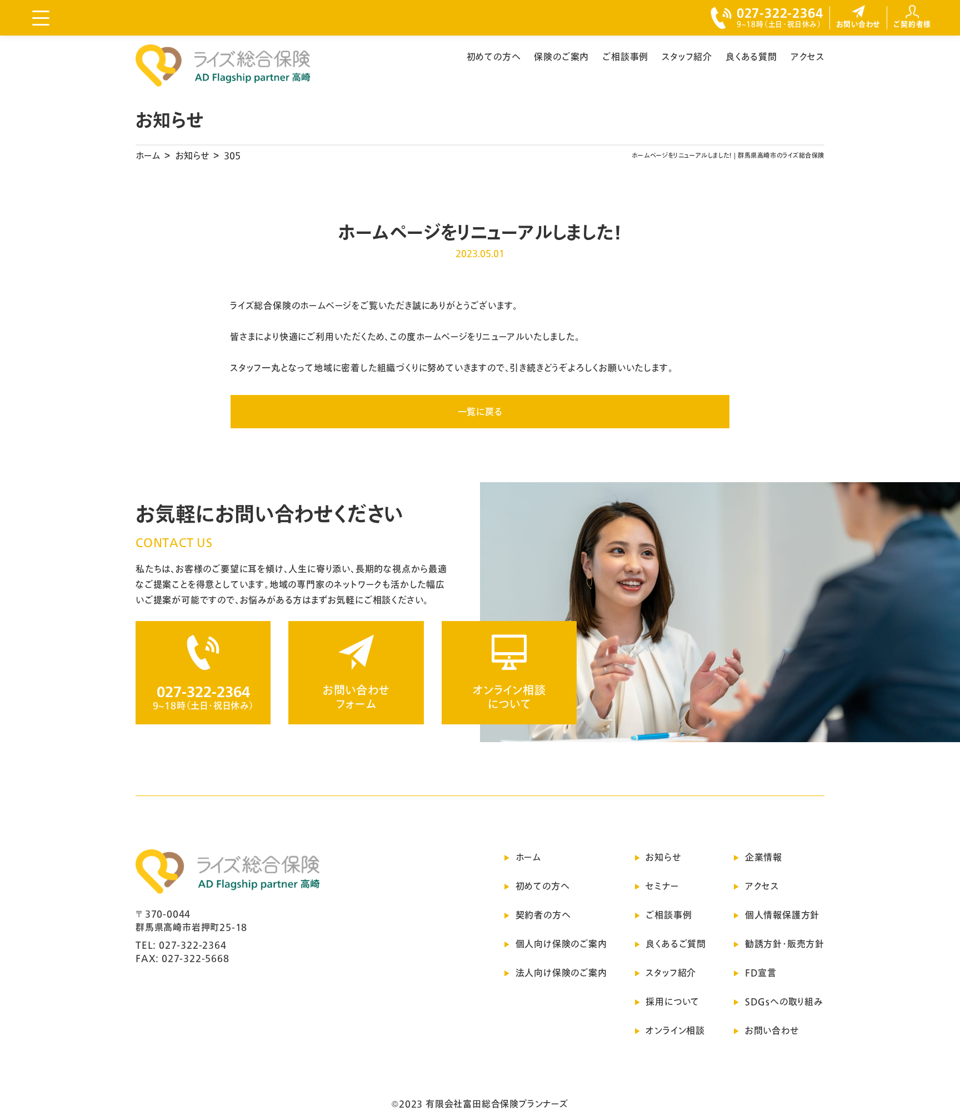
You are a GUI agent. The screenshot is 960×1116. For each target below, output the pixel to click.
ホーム (148, 155)
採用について (672, 1001)
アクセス (807, 56)
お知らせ (192, 155)
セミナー (662, 886)
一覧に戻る (480, 411)
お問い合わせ (772, 1030)
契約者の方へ (543, 914)
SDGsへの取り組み (784, 1001)
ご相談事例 (625, 56)
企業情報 (763, 857)
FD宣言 (761, 972)
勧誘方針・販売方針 (784, 943)
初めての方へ (494, 56)
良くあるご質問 (676, 943)
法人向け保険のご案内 (561, 972)
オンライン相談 (675, 1030)
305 (232, 155)
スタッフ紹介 (687, 56)
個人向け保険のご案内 (561, 943)
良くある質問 (751, 56)
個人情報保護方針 (782, 914)
